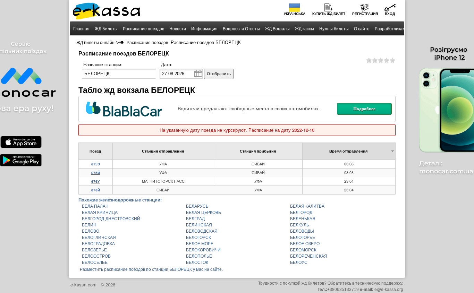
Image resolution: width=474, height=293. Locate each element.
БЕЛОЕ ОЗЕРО (305, 243)
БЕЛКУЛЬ (299, 225)
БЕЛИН (89, 225)
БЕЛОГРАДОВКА (98, 243)
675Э (95, 164)
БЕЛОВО (90, 231)
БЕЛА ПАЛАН (95, 206)
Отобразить (219, 73)
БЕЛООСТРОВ (96, 256)
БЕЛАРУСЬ (197, 206)
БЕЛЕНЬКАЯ (302, 218)
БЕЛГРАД (195, 218)
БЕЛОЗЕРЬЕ (94, 250)
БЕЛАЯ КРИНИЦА (100, 212)
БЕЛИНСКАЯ (199, 225)
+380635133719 (343, 289)
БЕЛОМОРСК (303, 250)
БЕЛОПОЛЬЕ (199, 256)
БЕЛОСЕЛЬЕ (95, 262)
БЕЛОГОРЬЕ (302, 237)
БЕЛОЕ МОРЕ (199, 243)
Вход (390, 14)
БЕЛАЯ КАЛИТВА (307, 206)
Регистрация (365, 14)
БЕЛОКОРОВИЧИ (203, 250)
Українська (294, 14)
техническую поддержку (378, 283)
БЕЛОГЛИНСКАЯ (99, 237)
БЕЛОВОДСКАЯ (202, 231)
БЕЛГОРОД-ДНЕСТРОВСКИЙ (111, 218)
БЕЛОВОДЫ (302, 231)
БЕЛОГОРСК (198, 237)
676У (95, 181)
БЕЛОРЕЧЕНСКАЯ (308, 256)
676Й (95, 190)
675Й (95, 173)
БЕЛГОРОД (301, 212)
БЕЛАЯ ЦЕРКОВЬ (203, 212)
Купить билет (328, 14)
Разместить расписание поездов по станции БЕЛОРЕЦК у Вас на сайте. (151, 269)
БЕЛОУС (298, 262)
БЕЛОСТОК (197, 262)
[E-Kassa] (107, 11)
